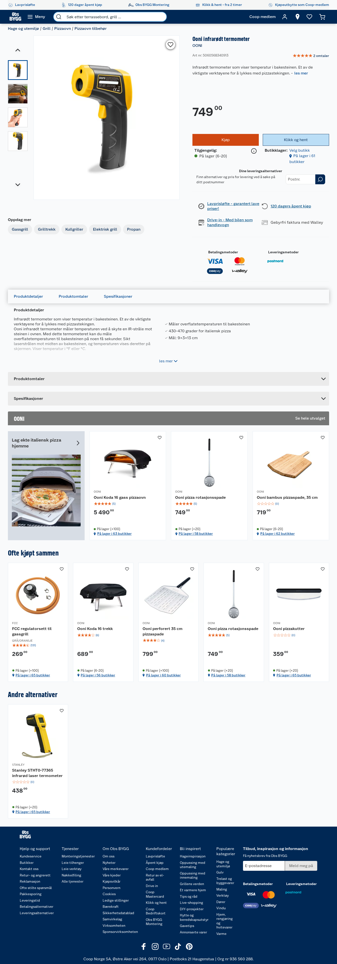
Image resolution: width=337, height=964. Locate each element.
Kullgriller (74, 229)
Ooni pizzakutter (289, 628)
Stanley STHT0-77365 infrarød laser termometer (37, 773)
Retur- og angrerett (35, 875)
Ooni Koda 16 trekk (95, 628)
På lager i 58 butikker (196, 534)
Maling (221, 889)
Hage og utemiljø (23, 28)
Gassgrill (20, 229)
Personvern (111, 888)
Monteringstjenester (78, 856)
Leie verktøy (71, 869)
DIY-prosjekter (192, 909)
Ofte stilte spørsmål (36, 888)
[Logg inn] (285, 17)
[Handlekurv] (322, 17)
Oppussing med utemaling (192, 865)
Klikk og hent (156, 903)
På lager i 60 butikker (163, 675)
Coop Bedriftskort (156, 911)
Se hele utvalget (310, 418)
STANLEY (18, 764)
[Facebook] (144, 946)
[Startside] (15, 17)
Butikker (27, 863)
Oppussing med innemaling (192, 875)
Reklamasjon (30, 881)
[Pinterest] (189, 946)
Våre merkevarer (116, 869)
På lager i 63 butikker (114, 534)
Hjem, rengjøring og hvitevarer (224, 920)
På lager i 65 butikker (33, 675)
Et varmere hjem (193, 890)
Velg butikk (299, 150)
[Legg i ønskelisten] (170, 45)
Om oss (108, 856)
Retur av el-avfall (155, 877)
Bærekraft (111, 906)
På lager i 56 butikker (98, 675)
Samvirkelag (112, 919)
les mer (301, 73)
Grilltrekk (47, 229)
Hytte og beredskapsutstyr (194, 917)
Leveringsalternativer (37, 913)
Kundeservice (30, 856)
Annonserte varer (193, 932)
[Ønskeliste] (309, 17)
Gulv (220, 872)
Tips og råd (188, 896)
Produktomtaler (73, 296)
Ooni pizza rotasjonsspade (200, 497)
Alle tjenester (72, 881)
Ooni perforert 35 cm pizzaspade (163, 631)
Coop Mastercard (155, 894)
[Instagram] (155, 946)
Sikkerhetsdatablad (118, 913)
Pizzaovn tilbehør (91, 28)
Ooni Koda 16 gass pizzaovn (120, 497)
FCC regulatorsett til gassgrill (32, 631)
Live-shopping (191, 903)
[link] (311, 56)
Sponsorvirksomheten (120, 932)
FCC (15, 623)
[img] (128, 503)
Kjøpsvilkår (111, 881)
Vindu (221, 908)
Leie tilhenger (73, 863)
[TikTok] (178, 946)
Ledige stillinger (116, 900)
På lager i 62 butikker (277, 534)
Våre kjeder (112, 875)
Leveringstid (30, 900)
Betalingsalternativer (36, 906)
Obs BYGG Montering (154, 922)
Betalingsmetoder (223, 252)
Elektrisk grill (105, 229)
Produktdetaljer (28, 296)
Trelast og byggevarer (225, 881)
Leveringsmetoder (283, 252)
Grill (47, 28)
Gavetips (187, 926)
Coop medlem (157, 869)
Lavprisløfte (155, 856)
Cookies (109, 894)
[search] (59, 17)
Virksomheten (114, 925)
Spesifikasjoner (118, 296)
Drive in (152, 886)
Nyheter (109, 863)
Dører (220, 902)
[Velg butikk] (297, 17)
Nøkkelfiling (71, 875)
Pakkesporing (30, 894)
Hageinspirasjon (193, 856)
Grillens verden (192, 884)
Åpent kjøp (155, 863)
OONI (197, 45)
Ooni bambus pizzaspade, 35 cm (287, 497)
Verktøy (222, 895)
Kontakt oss (29, 869)
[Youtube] (166, 946)
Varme (221, 934)
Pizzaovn (62, 28)
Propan (133, 229)
